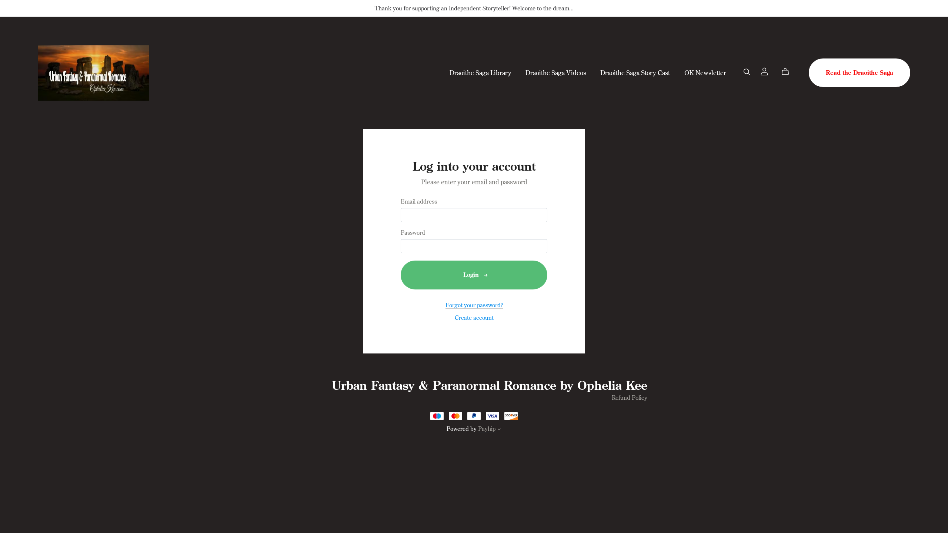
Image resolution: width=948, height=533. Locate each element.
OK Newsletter (705, 72)
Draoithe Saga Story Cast (635, 72)
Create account (474, 317)
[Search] (747, 72)
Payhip (486, 428)
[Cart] (788, 72)
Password (413, 232)
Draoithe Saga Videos (555, 72)
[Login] (764, 70)
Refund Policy (629, 397)
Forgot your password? (474, 305)
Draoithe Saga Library (480, 72)
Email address (419, 201)
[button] (499, 430)
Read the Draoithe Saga (859, 72)
